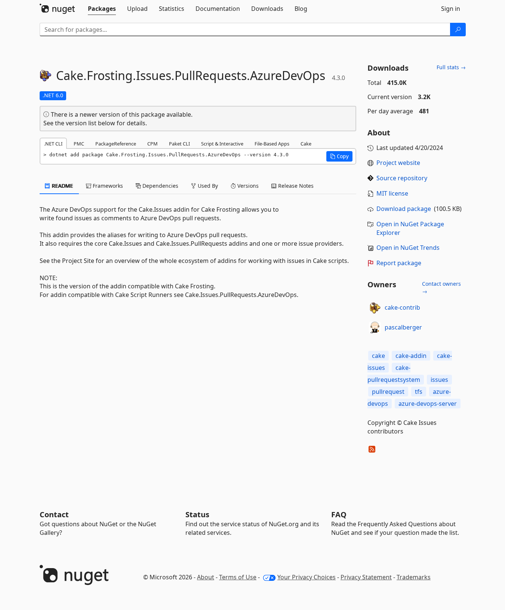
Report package (398, 263)
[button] (339, 156)
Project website (398, 163)
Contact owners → (441, 287)
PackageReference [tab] (115, 143)
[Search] (458, 29)
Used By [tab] (207, 185)
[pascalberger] (375, 327)
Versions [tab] (247, 185)
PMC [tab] (79, 143)
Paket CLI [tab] (179, 143)
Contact (54, 514)
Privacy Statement (366, 577)
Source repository (401, 178)
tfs (418, 391)
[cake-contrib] (375, 308)
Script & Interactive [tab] (222, 143)
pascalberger (403, 327)
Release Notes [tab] (295, 185)
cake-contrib (402, 307)
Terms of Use (237, 577)
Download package (403, 209)
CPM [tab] (152, 143)
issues (439, 379)
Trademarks (414, 577)
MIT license (392, 193)
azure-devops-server (427, 403)
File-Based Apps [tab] (272, 143)
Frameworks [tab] (107, 185)
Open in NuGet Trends (408, 247)
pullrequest (388, 391)
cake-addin (411, 356)
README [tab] (61, 185)
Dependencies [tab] (159, 185)
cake (378, 356)
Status (197, 514)
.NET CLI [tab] (53, 143)
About (205, 577)
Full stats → (451, 67)
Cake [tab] (306, 143)
